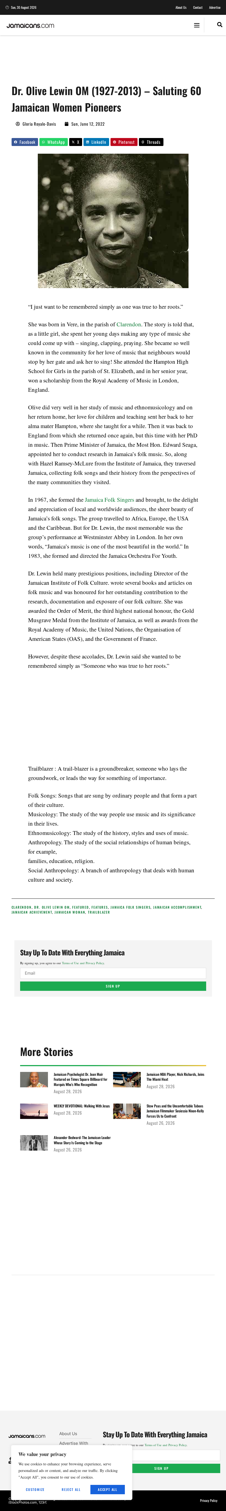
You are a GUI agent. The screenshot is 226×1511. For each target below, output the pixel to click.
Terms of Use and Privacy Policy (83, 963)
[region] (71, 1472)
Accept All (107, 1489)
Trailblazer (99, 912)
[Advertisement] (112, 61)
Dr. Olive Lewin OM (51, 907)
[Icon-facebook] (10, 1459)
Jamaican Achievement (32, 912)
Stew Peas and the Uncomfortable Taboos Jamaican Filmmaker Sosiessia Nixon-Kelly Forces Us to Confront (175, 1110)
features (100, 907)
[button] (196, 25)
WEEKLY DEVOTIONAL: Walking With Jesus (82, 1106)
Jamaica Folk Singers (109, 499)
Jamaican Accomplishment (177, 907)
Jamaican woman (70, 912)
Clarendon (129, 324)
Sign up (113, 986)
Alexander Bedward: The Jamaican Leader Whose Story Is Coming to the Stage (82, 1140)
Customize (35, 1489)
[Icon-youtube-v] (10, 1462)
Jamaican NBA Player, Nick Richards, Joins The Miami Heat (175, 1076)
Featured (80, 907)
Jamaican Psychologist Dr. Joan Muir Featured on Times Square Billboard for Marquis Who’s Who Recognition (80, 1079)
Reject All (71, 1489)
